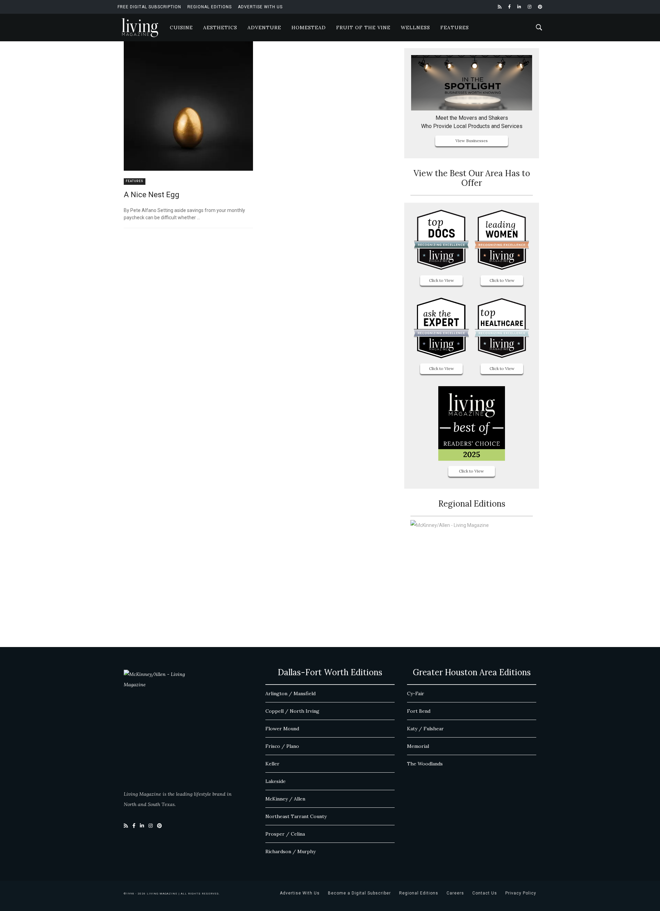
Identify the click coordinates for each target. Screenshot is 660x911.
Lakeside (275, 781)
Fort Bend (418, 711)
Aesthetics (220, 27)
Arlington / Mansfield (290, 693)
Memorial (418, 746)
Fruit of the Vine (363, 27)
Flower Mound (282, 728)
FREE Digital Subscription (149, 6)
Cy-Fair (415, 693)
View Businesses (471, 140)
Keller (272, 764)
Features (454, 27)
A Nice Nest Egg (151, 194)
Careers (455, 893)
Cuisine (181, 27)
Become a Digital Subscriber (359, 893)
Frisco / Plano (282, 746)
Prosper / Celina (285, 834)
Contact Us (484, 893)
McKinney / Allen (285, 799)
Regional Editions (209, 6)
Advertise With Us (260, 6)
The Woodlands (425, 764)
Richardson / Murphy (290, 851)
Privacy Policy (520, 893)
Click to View (441, 280)
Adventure (264, 27)
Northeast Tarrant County (296, 816)
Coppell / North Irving (292, 711)
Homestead (309, 27)
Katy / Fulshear (425, 728)
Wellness (415, 27)
